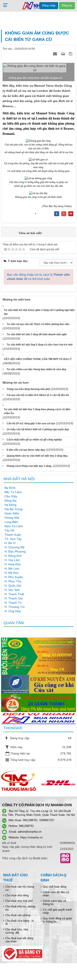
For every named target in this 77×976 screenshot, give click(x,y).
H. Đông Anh (13, 555)
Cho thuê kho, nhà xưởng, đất (16, 931)
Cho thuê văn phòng (17, 915)
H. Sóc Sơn (12, 590)
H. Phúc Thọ (12, 581)
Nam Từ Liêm (13, 526)
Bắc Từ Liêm (13, 492)
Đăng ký (67, 5)
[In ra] (63, 53)
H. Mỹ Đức (11, 572)
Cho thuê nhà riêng (17, 895)
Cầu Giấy (10, 496)
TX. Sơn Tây (13, 539)
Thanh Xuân (12, 534)
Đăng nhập (48, 5)
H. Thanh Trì (13, 602)
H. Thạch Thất (14, 594)
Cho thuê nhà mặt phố (19, 901)
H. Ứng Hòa (12, 611)
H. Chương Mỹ (14, 547)
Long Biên (11, 522)
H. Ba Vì (10, 543)
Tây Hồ (9, 530)
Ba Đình (9, 487)
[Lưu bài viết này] (71, 53)
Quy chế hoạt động (54, 886)
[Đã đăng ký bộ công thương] (22, 953)
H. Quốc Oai (12, 585)
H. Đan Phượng (15, 551)
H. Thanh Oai (13, 598)
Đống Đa (10, 500)
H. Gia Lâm (12, 560)
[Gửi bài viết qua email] (55, 53)
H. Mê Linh (11, 568)
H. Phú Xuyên (13, 577)
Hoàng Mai (11, 517)
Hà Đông (10, 505)
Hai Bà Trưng (13, 509)
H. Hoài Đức (12, 564)
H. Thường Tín (14, 607)
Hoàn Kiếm (11, 513)
